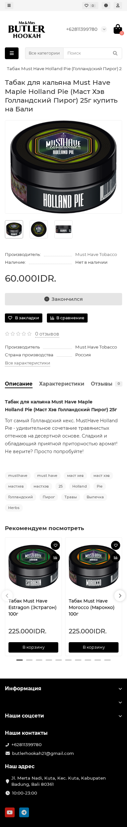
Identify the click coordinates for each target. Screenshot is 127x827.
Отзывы (105, 384)
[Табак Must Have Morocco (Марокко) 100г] (94, 567)
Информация (23, 688)
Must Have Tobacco (96, 254)
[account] (118, 5)
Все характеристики (27, 362)
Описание (19, 384)
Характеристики (61, 384)
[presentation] (7, 595)
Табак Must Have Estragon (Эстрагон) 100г (32, 607)
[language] (106, 5)
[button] (19, 660)
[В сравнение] (55, 557)
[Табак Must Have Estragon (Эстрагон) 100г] (33, 567)
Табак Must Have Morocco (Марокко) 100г (92, 607)
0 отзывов (47, 334)
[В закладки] (55, 545)
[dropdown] (9, 5)
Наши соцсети (24, 716)
